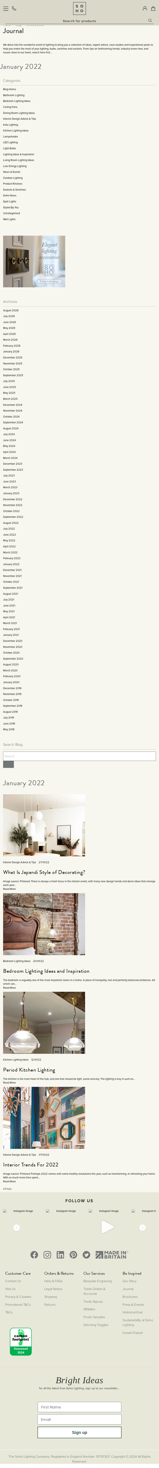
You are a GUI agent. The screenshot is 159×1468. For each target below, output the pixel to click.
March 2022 (10, 552)
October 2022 (11, 511)
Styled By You (11, 207)
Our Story (129, 1281)
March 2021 (10, 623)
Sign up (79, 1432)
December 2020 (12, 641)
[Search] (8, 764)
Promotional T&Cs (18, 1304)
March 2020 (10, 670)
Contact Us (13, 1281)
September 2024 (13, 422)
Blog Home (9, 89)
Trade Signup (93, 1301)
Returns (49, 1304)
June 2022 (9, 535)
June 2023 (9, 481)
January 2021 (11, 635)
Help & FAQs (53, 1281)
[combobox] (79, 21)
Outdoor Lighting (13, 178)
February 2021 (11, 629)
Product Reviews (12, 184)
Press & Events (133, 1304)
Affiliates (89, 1309)
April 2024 (9, 452)
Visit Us (10, 1289)
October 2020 (11, 653)
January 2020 (11, 682)
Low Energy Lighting (14, 166)
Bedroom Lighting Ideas (16, 101)
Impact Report (133, 1332)
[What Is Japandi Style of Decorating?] (44, 846)
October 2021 (11, 582)
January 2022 (11, 564)
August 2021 (10, 594)
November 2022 (12, 505)
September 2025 (13, 375)
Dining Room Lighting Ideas (19, 113)
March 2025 (10, 399)
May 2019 (8, 729)
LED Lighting (10, 142)
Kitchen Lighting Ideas (16, 130)
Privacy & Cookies (18, 1296)
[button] (16, 1228)
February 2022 (11, 558)
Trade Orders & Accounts (94, 1291)
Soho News (9, 195)
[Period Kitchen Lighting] (44, 1047)
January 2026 (11, 351)
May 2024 (9, 446)
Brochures (130, 1296)
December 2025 (12, 357)
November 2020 (12, 647)
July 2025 (9, 381)
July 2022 (9, 529)
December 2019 (12, 688)
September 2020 (13, 659)
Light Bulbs (9, 148)
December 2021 (12, 570)
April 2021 (9, 617)
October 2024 (11, 417)
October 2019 (11, 700)
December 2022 (12, 499)
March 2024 (10, 458)
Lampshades (10, 136)
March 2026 (10, 340)
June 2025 (9, 387)
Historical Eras (132, 1312)
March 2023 (10, 487)
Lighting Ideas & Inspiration (18, 154)
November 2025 (12, 363)
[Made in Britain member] (112, 1255)
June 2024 (9, 440)
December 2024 (12, 405)
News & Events (11, 172)
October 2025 (11, 369)
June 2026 (9, 322)
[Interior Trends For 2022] (44, 1149)
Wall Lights (9, 219)
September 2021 (12, 588)
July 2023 (9, 475)
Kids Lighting (10, 125)
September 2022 (13, 517)
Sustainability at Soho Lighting (138, 1322)
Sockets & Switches (14, 190)
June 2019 (9, 724)
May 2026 (9, 328)
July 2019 (8, 718)
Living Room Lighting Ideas (18, 160)
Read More (9, 889)
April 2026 (9, 334)
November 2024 (12, 411)
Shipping (50, 1296)
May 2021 (8, 611)
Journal (128, 1289)
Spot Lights (9, 201)
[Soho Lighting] (79, 8)
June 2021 (9, 605)
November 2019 (12, 694)
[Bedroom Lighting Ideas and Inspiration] (44, 934)
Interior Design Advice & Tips (19, 119)
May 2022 (9, 540)
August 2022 (11, 523)
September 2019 (12, 706)
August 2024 (10, 428)
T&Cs (9, 1312)
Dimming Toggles (95, 1324)
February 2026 (11, 346)
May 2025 (9, 393)
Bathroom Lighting (13, 95)
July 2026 (9, 316)
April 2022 (9, 546)
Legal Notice (53, 1289)
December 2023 (12, 464)
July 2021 (8, 600)
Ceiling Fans (10, 107)
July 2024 (9, 434)
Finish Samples (94, 1317)
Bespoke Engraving (97, 1281)
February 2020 (11, 676)
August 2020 (11, 664)
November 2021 (12, 576)
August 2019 (10, 712)
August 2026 (11, 310)
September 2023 (13, 470)
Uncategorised (11, 213)
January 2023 (11, 493)
